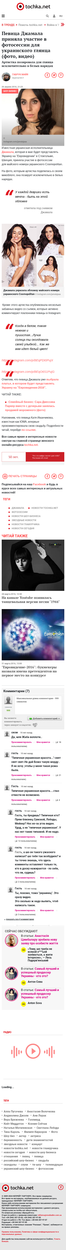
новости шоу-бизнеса (26, 516)
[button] (54, 16)
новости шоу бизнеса (42, 1152)
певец (26, 1156)
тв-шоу (36, 1164)
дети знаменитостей (39, 1140)
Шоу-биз (9, 1136)
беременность (13, 1140)
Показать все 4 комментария (20, 919)
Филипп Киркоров (35, 1132)
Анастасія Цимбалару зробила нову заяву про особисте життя (39, 939)
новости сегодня (23, 528)
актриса (35, 1136)
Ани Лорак (39, 1115)
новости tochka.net (44, 508)
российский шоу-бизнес (19, 1160)
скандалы (10, 1164)
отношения (11, 1156)
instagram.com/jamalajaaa (15, 141)
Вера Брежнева (14, 1119)
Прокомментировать (21, 742)
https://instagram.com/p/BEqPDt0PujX (27, 360)
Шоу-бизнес (10, 91)
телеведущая (54, 1164)
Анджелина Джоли (16, 1115)
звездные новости (24, 520)
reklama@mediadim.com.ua (50, 1215)
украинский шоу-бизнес (19, 1168)
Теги (6, 1100)
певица (38, 1156)
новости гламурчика (25, 524)
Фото (54, 1132)
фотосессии (20, 512)
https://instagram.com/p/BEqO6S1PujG (28, 371)
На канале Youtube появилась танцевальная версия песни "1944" (31, 599)
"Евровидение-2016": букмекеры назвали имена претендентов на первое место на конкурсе (29, 671)
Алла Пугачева (13, 1111)
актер (22, 1136)
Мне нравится (43, 742)
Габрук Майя (20, 74)
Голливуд (34, 1119)
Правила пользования (11, 1232)
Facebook (39, 484)
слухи (24, 1164)
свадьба (43, 1160)
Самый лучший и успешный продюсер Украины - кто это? (40, 972)
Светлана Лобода (48, 1127)
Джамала (18, 508)
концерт (37, 1144)
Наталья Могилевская (18, 1127)
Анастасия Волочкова (41, 1111)
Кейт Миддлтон (14, 1123)
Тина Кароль (12, 1132)
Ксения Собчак (37, 1123)
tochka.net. (31, 444)
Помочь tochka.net (30, 25)
